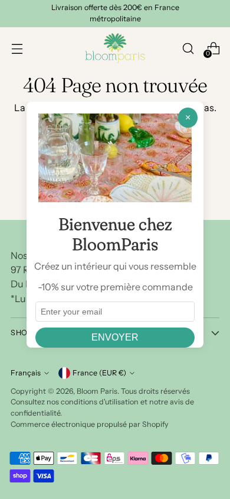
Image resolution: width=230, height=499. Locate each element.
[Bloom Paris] (115, 48)
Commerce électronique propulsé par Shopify (90, 424)
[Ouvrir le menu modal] (17, 48)
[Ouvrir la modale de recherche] (188, 48)
